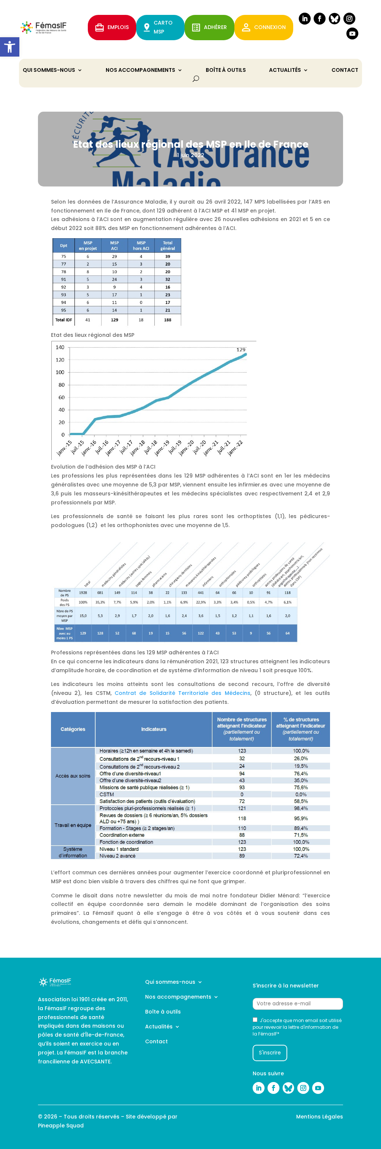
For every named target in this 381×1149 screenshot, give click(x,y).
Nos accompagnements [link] (140, 70)
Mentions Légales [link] (319, 1116)
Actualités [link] (285, 70)
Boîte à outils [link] (226, 70)
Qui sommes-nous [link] (49, 70)
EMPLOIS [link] (118, 27)
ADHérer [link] (215, 27)
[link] (9, 47)
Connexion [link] (270, 27)
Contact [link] (345, 70)
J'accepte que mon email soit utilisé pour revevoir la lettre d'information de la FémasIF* (297, 1027)
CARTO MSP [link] (163, 27)
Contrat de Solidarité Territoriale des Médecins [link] (181, 693)
